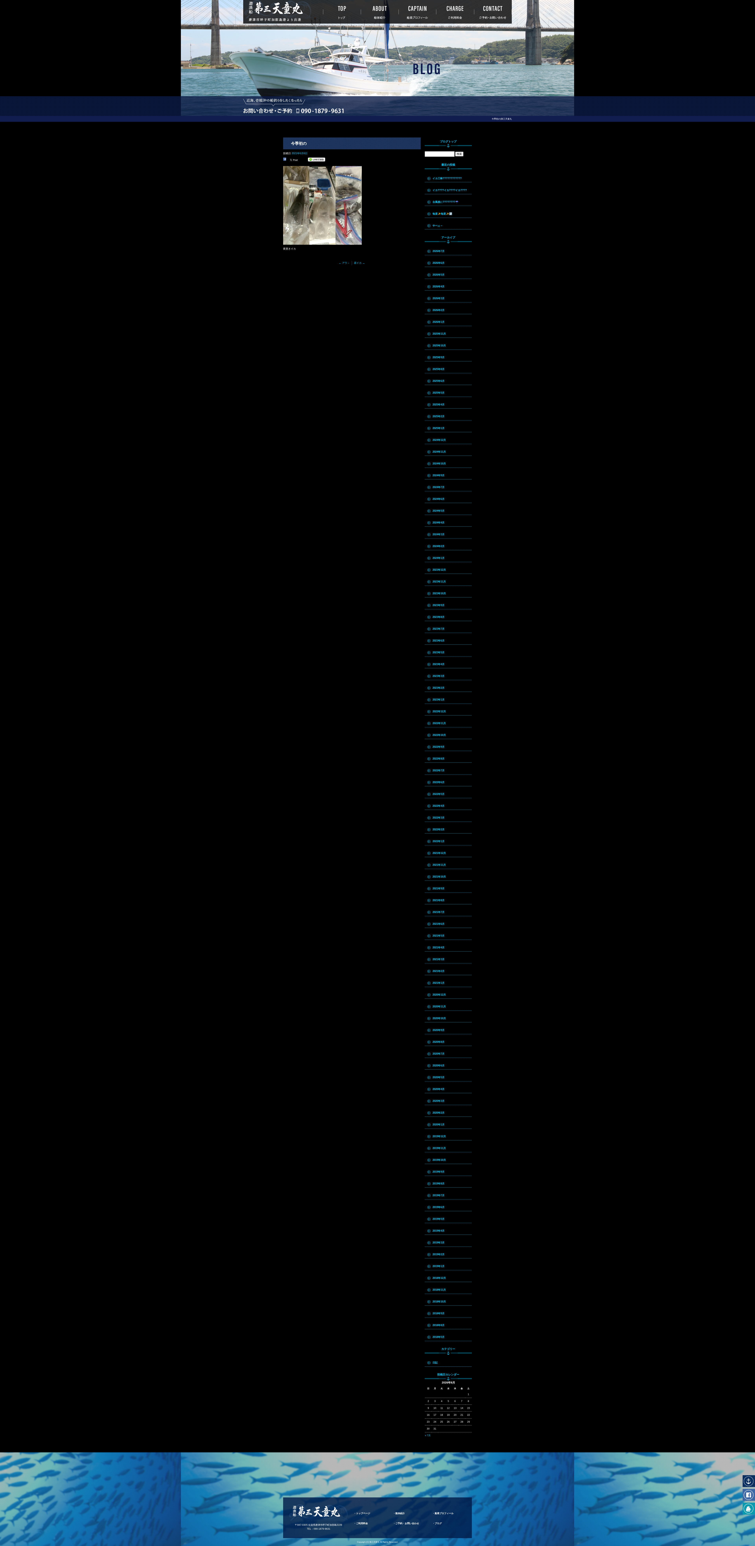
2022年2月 (439, 829)
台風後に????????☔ (446, 201)
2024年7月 (439, 487)
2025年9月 (439, 357)
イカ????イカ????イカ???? (450, 190)
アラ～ (344, 262)
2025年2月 (439, 416)
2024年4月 (439, 522)
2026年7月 (439, 251)
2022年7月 (439, 770)
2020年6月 (439, 1065)
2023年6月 (439, 640)
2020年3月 (439, 1100)
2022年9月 (439, 746)
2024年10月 (439, 463)
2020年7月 (439, 1053)
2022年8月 (439, 758)
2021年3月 (439, 959)
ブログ (438, 1523)
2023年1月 (439, 699)
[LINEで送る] (316, 159)
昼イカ (359, 262)
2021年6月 (439, 923)
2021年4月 (439, 947)
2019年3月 (439, 1242)
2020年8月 (439, 1041)
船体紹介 (380, 12)
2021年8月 (439, 900)
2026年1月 (439, 321)
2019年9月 (439, 1171)
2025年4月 (439, 404)
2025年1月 (439, 428)
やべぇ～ (438, 225)
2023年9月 (439, 605)
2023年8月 (439, 617)
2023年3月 (439, 676)
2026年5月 (439, 274)
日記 (435, 1362)
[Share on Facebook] (284, 159)
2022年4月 (439, 805)
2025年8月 (439, 369)
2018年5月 (439, 1337)
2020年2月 (439, 1112)
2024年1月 (439, 558)
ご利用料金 (455, 12)
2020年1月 (439, 1124)
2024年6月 (439, 498)
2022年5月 (439, 794)
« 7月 (428, 1435)
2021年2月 (439, 971)
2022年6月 (439, 782)
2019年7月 (439, 1195)
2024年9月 (439, 475)
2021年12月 (439, 853)
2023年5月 (439, 652)
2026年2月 (439, 310)
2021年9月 (439, 888)
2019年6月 (439, 1207)
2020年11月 (439, 1006)
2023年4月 (439, 664)
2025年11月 (439, 333)
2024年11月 (439, 451)
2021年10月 (439, 876)
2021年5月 (439, 935)
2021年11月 (439, 864)
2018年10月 (439, 1301)
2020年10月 (439, 1018)
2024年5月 (439, 510)
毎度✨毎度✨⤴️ (442, 213)
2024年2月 (439, 546)
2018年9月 (439, 1313)
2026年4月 (439, 286)
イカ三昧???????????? (447, 178)
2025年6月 (439, 380)
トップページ (342, 12)
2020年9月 (439, 1030)
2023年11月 (439, 581)
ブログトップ (448, 141)
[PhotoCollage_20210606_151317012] (322, 242)
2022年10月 (439, 735)
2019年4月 (439, 1230)
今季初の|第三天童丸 (502, 119)
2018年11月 (439, 1289)
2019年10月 (439, 1159)
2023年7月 (439, 628)
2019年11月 (439, 1148)
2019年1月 (439, 1266)
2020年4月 (439, 1089)
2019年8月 (439, 1183)
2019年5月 (439, 1218)
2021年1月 (439, 982)
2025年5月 (439, 392)
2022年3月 (439, 817)
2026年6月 (439, 262)
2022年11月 (439, 723)
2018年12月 (439, 1277)
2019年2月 (439, 1254)
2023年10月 (439, 593)
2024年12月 (439, 439)
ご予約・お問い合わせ (493, 12)
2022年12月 (439, 711)
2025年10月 (439, 345)
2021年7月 (439, 912)
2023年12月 (439, 569)
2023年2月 (439, 687)
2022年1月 (439, 841)
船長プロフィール (417, 12)
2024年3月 (439, 534)
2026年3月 (439, 298)
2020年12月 (439, 994)
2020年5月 (439, 1077)
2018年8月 (439, 1325)
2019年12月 (439, 1136)
